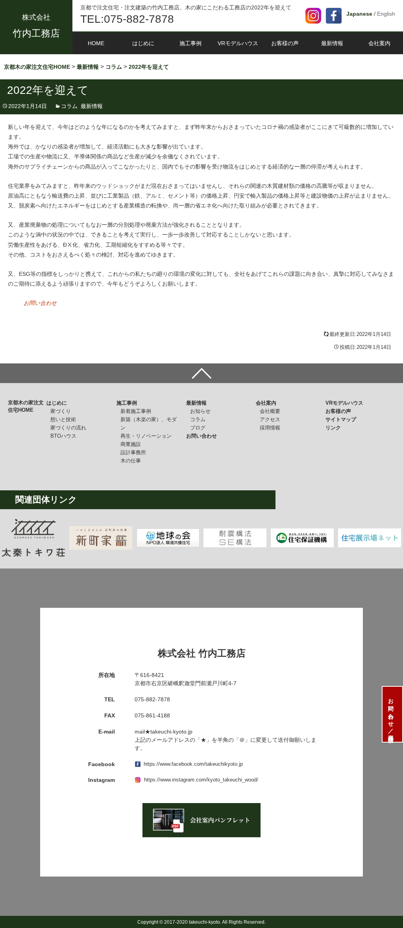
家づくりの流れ (68, 428)
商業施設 (130, 444)
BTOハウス (63, 436)
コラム (69, 106)
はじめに (143, 43)
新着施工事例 (135, 411)
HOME (96, 43)
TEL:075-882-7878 (127, 19)
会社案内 (379, 43)
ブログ (197, 428)
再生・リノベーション (146, 436)
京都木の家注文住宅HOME (26, 406)
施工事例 (190, 43)
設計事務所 (133, 452)
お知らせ (200, 411)
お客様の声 (285, 43)
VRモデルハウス (238, 43)
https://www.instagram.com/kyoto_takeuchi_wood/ (201, 780)
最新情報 (332, 43)
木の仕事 (130, 461)
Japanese (359, 14)
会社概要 (270, 411)
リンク (333, 428)
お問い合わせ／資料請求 (391, 714)
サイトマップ (340, 419)
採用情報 (270, 428)
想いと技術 (63, 419)
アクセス (270, 419)
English (386, 14)
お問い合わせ (40, 303)
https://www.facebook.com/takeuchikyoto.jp (193, 764)
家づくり (60, 411)
